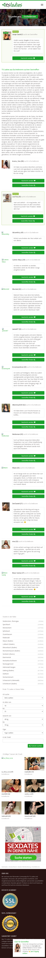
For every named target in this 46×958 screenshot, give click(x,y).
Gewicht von (7, 716)
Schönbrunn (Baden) (23, 684)
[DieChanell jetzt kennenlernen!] (6, 506)
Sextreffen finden (28, 185)
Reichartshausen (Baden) (23, 651)
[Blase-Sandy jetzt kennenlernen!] (6, 576)
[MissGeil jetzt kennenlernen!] (6, 292)
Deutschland (13, 867)
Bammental (23, 657)
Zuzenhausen (23, 634)
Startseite (5, 867)
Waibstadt (23, 638)
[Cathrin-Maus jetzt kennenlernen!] (6, 263)
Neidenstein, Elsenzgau (23, 621)
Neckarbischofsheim (23, 661)
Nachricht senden (27, 58)
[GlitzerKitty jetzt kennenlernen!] (6, 235)
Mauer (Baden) (23, 641)
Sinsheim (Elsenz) (23, 654)
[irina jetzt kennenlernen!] (6, 544)
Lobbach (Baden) (23, 644)
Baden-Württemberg (24, 867)
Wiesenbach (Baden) (23, 647)
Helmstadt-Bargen (23, 667)
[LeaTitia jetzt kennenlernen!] (7, 198)
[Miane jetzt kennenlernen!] (6, 471)
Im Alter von (7, 702)
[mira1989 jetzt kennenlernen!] (11, 785)
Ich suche (6, 694)
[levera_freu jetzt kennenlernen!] (6, 164)
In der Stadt (7, 737)
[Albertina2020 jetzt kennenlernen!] (6, 408)
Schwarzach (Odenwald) (23, 680)
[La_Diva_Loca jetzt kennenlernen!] (11, 763)
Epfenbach (23, 631)
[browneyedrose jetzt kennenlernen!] (6, 370)
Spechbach (23, 624)
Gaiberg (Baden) (23, 670)
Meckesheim (23, 628)
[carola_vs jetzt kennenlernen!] (34, 785)
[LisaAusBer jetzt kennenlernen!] (34, 763)
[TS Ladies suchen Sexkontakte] (12, 4)
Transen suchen (36, 746)
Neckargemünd (23, 664)
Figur (4, 729)
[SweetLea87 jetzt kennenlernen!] (34, 807)
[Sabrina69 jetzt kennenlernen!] (11, 807)
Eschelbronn (34, 161)
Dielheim (23, 674)
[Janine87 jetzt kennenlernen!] (6, 332)
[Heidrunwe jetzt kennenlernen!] (6, 437)
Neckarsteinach (23, 677)
